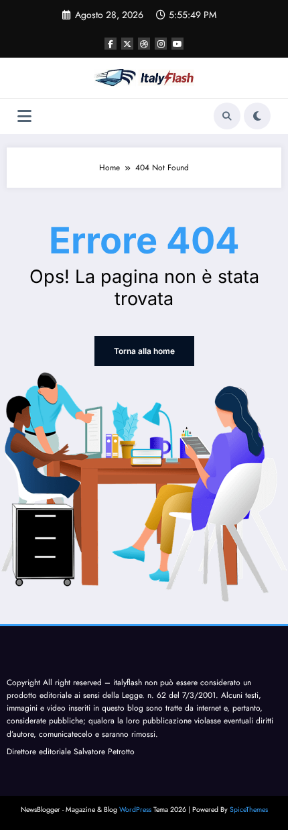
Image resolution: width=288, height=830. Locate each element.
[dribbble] (144, 44)
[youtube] (177, 44)
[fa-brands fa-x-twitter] (127, 44)
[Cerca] (227, 116)
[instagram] (161, 44)
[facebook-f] (110, 44)
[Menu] (24, 116)
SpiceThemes (249, 810)
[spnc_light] (257, 116)
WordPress (135, 810)
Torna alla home (144, 351)
